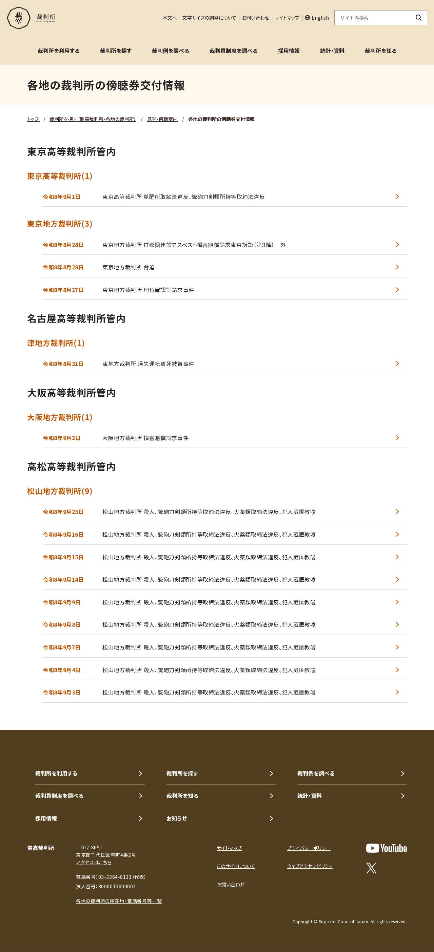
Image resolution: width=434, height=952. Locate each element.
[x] (371, 868)
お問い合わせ (255, 17)
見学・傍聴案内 (162, 119)
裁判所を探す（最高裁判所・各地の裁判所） (93, 119)
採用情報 (289, 50)
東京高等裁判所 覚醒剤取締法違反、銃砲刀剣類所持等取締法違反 (183, 196)
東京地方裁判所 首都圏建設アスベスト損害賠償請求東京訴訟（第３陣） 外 (194, 245)
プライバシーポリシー (309, 848)
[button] (409, 705)
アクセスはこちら (94, 862)
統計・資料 (332, 50)
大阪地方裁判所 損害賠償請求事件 (145, 438)
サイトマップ (287, 17)
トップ (33, 119)
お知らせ (176, 818)
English (320, 17)
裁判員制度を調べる (234, 50)
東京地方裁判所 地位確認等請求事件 (148, 290)
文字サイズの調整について (209, 17)
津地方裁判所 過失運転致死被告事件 (148, 363)
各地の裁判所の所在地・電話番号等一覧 (119, 900)
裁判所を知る (381, 50)
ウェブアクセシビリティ (310, 866)
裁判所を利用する (59, 50)
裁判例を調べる (170, 50)
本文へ (170, 17)
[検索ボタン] (419, 18)
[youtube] (386, 848)
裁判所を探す (116, 50)
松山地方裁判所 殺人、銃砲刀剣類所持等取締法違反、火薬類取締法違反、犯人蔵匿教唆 (209, 512)
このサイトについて (236, 866)
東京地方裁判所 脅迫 (128, 267)
